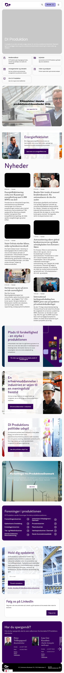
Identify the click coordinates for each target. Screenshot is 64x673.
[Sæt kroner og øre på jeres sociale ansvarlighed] (17, 276)
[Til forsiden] (8, 4)
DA (8, 671)
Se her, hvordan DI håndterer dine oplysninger (23, 588)
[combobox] (8, 671)
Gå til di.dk (5, 668)
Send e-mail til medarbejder (17, 653)
